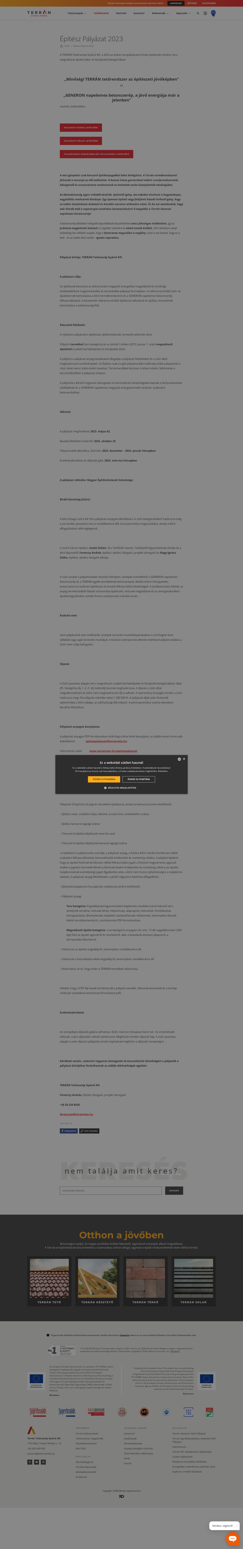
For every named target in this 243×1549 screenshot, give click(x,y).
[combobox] (179, 759)
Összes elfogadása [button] (104, 779)
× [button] (184, 759)
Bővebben (163, 771)
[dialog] (121, 774)
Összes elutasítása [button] (139, 779)
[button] (121, 788)
